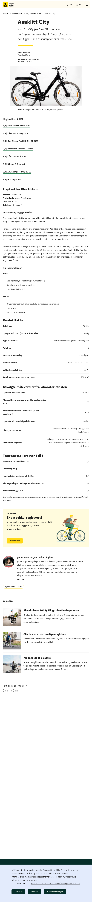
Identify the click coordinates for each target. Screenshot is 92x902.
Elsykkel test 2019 (33, 13)
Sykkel (5, 13)
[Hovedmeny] (87, 5)
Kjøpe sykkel (17, 13)
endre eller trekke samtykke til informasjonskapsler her (55, 883)
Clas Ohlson (26, 198)
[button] (13, 586)
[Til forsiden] (5, 4)
